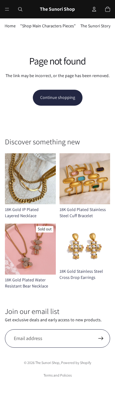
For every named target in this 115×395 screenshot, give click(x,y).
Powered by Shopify (76, 362)
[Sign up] (100, 338)
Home (10, 26)
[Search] (20, 9)
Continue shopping (57, 97)
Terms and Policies (58, 375)
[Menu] (7, 9)
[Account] (94, 9)
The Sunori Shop (47, 362)
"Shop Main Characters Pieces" (48, 26)
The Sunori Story (95, 26)
